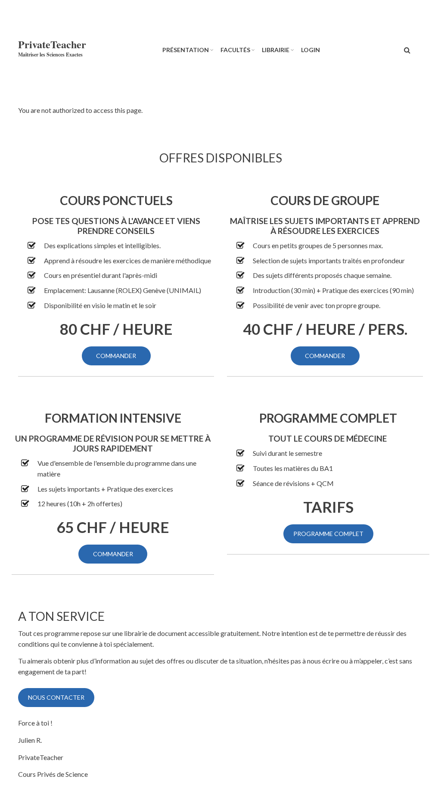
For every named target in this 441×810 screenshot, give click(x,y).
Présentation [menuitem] (185, 49)
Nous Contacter (56, 697)
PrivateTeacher (52, 44)
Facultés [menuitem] (235, 49)
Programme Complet (328, 533)
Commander (116, 355)
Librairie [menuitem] (275, 49)
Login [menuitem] (310, 49)
